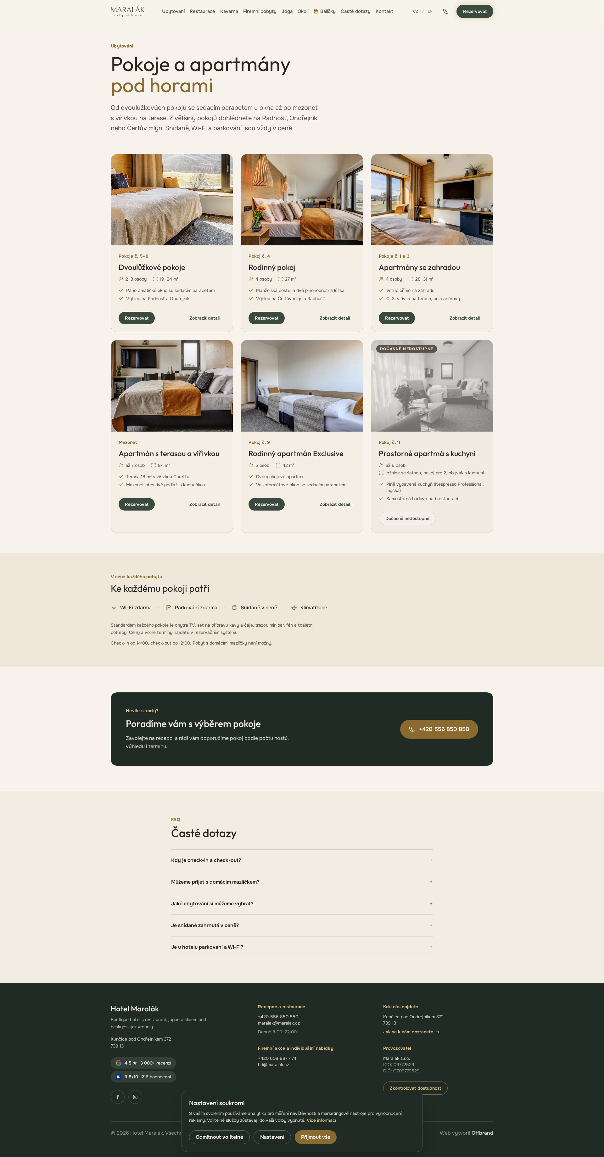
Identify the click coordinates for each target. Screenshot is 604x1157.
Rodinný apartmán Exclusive (296, 453)
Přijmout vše (315, 1137)
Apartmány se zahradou (419, 267)
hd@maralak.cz (273, 1064)
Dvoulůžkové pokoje (152, 267)
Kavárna (229, 11)
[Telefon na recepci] (446, 11)
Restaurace (202, 11)
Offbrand (482, 1133)
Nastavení (272, 1137)
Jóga (287, 11)
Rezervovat (475, 11)
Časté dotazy (356, 11)
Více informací (321, 1120)
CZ (415, 11)
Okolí (303, 11)
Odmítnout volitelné (219, 1137)
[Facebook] (118, 1097)
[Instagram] (135, 1097)
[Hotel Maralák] (128, 11)
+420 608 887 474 (277, 1058)
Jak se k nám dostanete (408, 1032)
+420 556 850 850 (444, 729)
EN (430, 11)
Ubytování (173, 11)
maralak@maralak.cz (279, 1023)
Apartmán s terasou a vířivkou (169, 453)
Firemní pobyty (260, 11)
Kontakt (384, 11)
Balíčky (328, 11)
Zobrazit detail (207, 318)
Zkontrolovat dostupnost (415, 1088)
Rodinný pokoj (272, 267)
